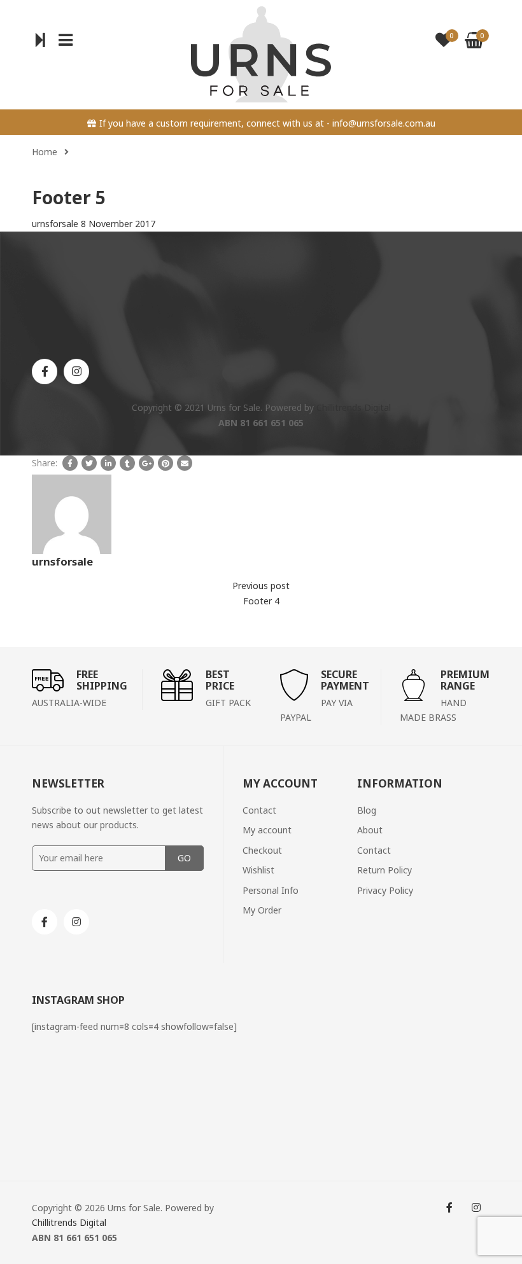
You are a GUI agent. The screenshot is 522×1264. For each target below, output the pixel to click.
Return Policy (384, 870)
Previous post (261, 586)
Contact (259, 810)
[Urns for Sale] (261, 53)
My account (267, 830)
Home (44, 152)
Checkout (262, 850)
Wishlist (258, 870)
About (370, 830)
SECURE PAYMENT (345, 680)
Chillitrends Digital (353, 407)
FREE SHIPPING (101, 680)
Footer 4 (261, 601)
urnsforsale (55, 224)
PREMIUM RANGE (465, 680)
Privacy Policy (385, 890)
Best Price (220, 680)
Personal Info (271, 890)
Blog (366, 810)
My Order (262, 910)
